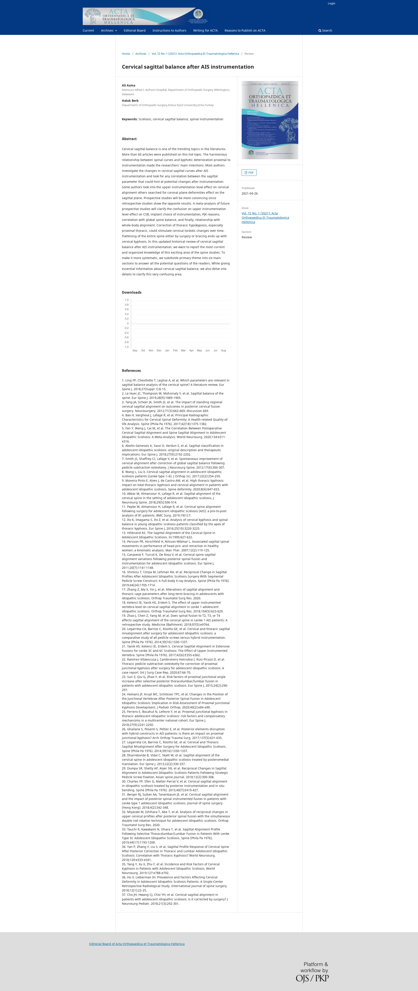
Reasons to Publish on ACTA (245, 30)
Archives (107, 30)
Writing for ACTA (205, 30)
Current (88, 30)
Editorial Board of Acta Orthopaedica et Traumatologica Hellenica (137, 944)
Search (326, 30)
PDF (251, 172)
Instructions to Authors (169, 30)
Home (126, 54)
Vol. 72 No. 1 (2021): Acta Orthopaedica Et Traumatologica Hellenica (195, 54)
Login (331, 3)
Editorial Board (135, 30)
